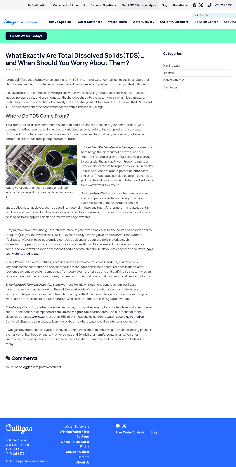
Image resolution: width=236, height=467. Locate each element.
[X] (201, 5)
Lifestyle (168, 73)
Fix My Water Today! (26, 36)
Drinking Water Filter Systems (74, 434)
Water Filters (117, 22)
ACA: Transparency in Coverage (26, 461)
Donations (180, 5)
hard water (37, 317)
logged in (29, 367)
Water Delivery (143, 22)
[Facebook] (194, 5)
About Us (82, 462)
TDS (137, 93)
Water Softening (173, 80)
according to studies (130, 317)
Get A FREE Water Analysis (139, 5)
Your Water (170, 87)
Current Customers (174, 22)
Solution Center (206, 22)
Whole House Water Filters (74, 444)
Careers (83, 457)
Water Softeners (89, 22)
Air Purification (37, 5)
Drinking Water (172, 66)
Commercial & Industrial (69, 5)
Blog (164, 5)
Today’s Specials (59, 22)
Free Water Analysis (130, 432)
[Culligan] (21, 22)
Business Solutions (103, 5)
